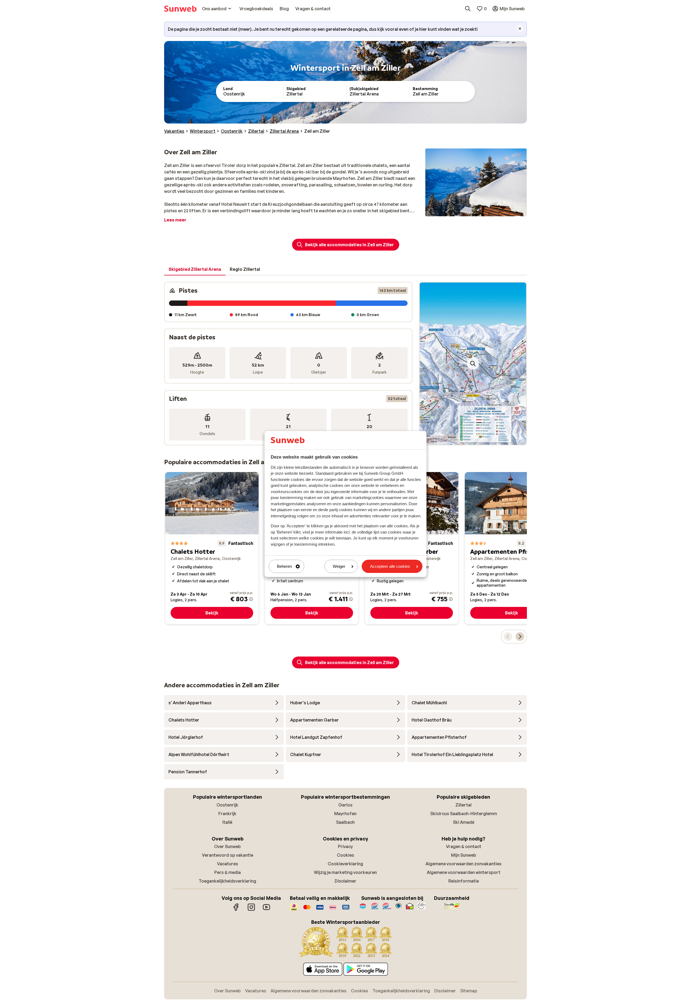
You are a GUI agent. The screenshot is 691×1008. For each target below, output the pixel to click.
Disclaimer (345, 881)
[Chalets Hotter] (212, 548)
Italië (227, 822)
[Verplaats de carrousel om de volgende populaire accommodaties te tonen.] (520, 636)
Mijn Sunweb (463, 855)
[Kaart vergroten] (473, 364)
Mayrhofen (345, 813)
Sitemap (468, 990)
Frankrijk (227, 813)
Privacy (345, 846)
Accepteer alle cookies (390, 566)
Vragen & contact (463, 846)
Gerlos (345, 805)
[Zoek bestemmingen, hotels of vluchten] (467, 8)
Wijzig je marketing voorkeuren (345, 872)
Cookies (345, 855)
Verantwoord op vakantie (227, 855)
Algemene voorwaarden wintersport (463, 872)
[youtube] (266, 910)
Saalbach (345, 822)
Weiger (339, 566)
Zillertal (463, 805)
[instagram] (251, 910)
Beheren (284, 566)
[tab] (194, 269)
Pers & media (227, 872)
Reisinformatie (463, 881)
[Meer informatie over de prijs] (251, 599)
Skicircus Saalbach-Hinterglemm (463, 813)
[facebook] (236, 910)
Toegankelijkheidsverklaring (227, 881)
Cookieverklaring (345, 863)
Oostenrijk (227, 805)
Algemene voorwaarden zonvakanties (463, 863)
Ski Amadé (463, 822)
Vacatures (227, 863)
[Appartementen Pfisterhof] (511, 548)
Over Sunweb (227, 846)
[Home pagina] (180, 8)
